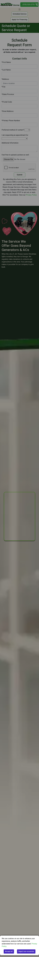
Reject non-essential (26, 951)
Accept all (9, 951)
